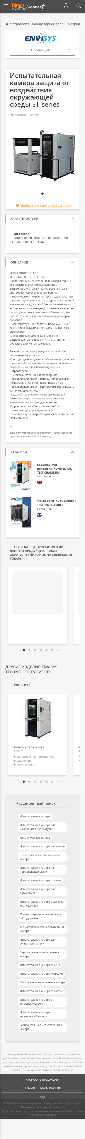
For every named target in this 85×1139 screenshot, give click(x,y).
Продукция (40, 50)
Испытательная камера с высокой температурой (42, 903)
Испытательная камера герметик (41, 991)
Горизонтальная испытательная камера (41, 1027)
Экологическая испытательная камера (40, 857)
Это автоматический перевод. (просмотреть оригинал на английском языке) (41, 434)
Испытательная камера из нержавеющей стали (37, 870)
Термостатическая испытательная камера (42, 929)
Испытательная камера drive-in (40, 965)
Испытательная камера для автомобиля (37, 891)
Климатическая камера (35, 838)
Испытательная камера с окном (40, 880)
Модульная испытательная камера (42, 982)
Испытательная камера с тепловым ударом (36, 1001)
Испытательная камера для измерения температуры (37, 827)
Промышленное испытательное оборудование (40, 916)
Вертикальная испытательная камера (39, 954)
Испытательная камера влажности (42, 846)
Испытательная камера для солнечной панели (37, 941)
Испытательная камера (35, 816)
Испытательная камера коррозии (41, 973)
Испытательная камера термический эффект (35, 1014)
